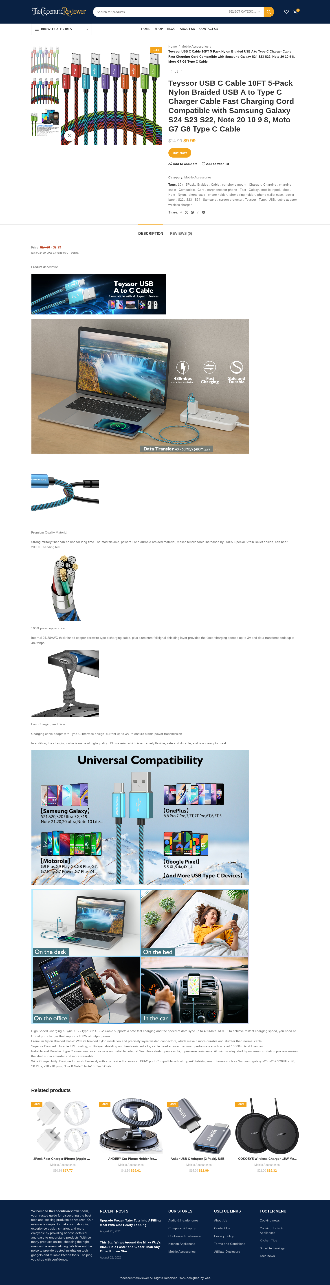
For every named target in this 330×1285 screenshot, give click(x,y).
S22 (181, 199)
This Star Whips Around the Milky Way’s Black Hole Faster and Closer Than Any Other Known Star (130, 1247)
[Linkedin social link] (198, 212)
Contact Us (222, 1228)
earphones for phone (222, 189)
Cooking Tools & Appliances (271, 1230)
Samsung (209, 199)
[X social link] (186, 212)
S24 (197, 199)
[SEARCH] (269, 12)
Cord (201, 189)
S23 (189, 199)
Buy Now (180, 153)
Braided (202, 184)
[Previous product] (171, 71)
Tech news (267, 1256)
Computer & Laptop (182, 1228)
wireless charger (180, 204)
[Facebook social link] (181, 212)
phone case (197, 194)
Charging (269, 184)
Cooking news (270, 1220)
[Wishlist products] (286, 11)
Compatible (187, 189)
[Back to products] (176, 71)
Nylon (182, 194)
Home (172, 46)
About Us (220, 1220)
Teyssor (250, 199)
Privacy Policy (224, 1236)
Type (262, 199)
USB (271, 199)
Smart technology (272, 1248)
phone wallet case (270, 194)
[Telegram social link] (204, 212)
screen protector (230, 199)
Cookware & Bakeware (184, 1236)
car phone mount (234, 184)
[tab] (150, 231)
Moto (286, 189)
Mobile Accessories (195, 46)
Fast (243, 189)
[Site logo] (58, 11)
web (208, 1278)
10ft (180, 184)
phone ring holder (242, 194)
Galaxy (254, 189)
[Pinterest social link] (192, 212)
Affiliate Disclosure (227, 1251)
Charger (255, 184)
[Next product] (182, 71)
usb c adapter (287, 199)
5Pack (190, 184)
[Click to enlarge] (69, 135)
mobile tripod (270, 189)
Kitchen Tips (268, 1240)
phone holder (217, 194)
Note (171, 194)
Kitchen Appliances (181, 1243)
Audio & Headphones (183, 1220)
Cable (215, 184)
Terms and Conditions (229, 1243)
